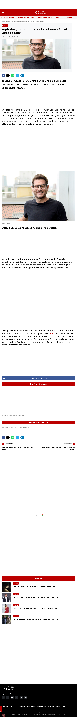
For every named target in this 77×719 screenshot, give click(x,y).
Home (3, 21)
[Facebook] (3, 75)
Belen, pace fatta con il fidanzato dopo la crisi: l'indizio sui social (35, 608)
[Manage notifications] (3, 715)
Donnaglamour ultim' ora (38, 422)
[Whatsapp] (12, 75)
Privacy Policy (31, 706)
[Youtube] (25, 697)
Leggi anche (38, 578)
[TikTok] (21, 697)
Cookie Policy (41, 706)
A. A (3, 37)
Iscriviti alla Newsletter (38, 384)
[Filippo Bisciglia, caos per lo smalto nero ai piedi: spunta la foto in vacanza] (6, 597)
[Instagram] (12, 697)
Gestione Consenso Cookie (56, 706)
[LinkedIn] (22, 75)
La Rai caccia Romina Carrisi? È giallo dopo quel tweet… (18, 448)
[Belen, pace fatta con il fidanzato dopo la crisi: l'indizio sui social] (6, 608)
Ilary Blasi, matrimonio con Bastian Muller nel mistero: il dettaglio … (36, 619)
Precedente (9, 444)
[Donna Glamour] (39, 12)
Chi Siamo (5, 706)
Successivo (68, 444)
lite (51, 333)
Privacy (1, 710)
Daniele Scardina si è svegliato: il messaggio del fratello (58, 448)
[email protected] (34, 711)
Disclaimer (22, 706)
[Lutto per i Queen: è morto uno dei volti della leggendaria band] (6, 587)
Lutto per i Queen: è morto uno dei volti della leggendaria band (34, 586)
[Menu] (3, 12)
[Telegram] (17, 75)
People (8, 21)
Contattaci (13, 706)
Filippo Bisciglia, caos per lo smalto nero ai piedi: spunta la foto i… (36, 597)
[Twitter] (8, 75)
